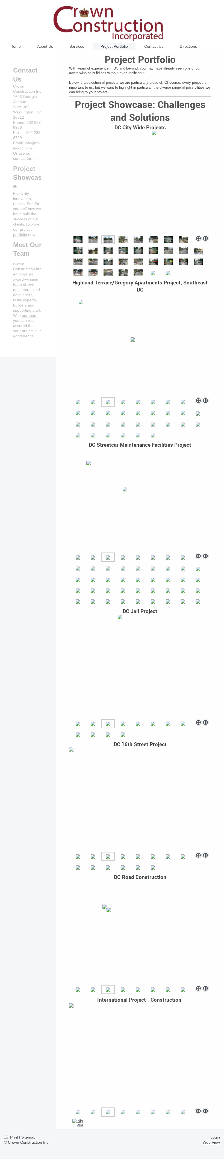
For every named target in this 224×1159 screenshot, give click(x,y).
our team (29, 315)
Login (215, 1137)
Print (14, 1137)
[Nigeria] (77, 1123)
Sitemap (28, 1137)
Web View (211, 1142)
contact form (24, 158)
